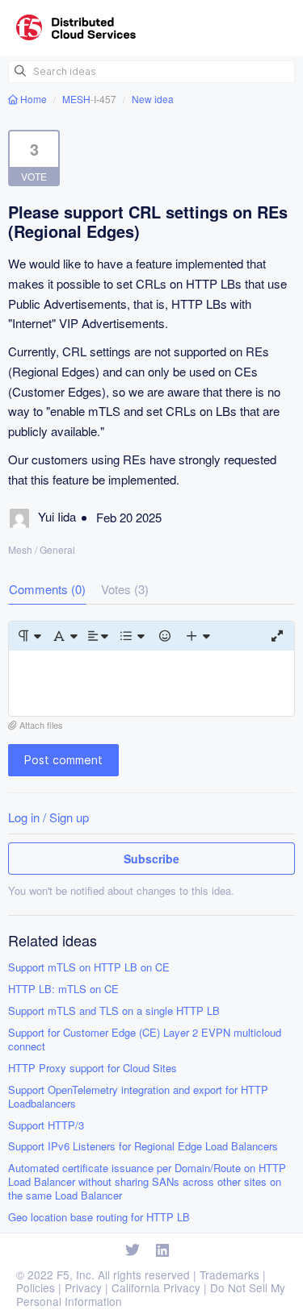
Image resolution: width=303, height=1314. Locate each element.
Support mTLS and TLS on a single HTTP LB (114, 1011)
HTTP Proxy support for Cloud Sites (92, 1068)
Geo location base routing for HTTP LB (99, 1218)
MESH (76, 99)
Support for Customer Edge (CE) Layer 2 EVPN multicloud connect (144, 1040)
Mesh (20, 549)
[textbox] (151, 683)
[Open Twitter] (132, 1251)
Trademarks (229, 1274)
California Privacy (156, 1287)
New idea (153, 99)
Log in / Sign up (48, 817)
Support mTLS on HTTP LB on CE (89, 968)
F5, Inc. (76, 1274)
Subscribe (151, 858)
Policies (35, 1287)
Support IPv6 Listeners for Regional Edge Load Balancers (143, 1147)
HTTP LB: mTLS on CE (63, 989)
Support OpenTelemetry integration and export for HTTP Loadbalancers (138, 1097)
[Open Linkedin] (163, 1251)
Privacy (83, 1287)
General (57, 549)
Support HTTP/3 (46, 1126)
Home (33, 99)
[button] (28, 636)
